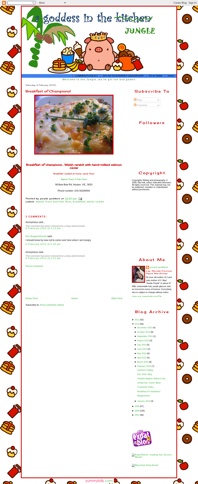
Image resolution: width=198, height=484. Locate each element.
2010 (137, 324)
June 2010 (142, 349)
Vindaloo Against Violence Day (151, 378)
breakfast (79, 201)
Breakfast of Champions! (48, 91)
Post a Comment (34, 266)
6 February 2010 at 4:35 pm (43, 244)
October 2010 (144, 332)
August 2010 (143, 340)
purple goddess (159, 267)
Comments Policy (145, 387)
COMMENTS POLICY (86, 75)
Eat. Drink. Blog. (144, 374)
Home (171, 75)
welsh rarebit (95, 201)
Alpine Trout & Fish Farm (74, 179)
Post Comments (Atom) (52, 305)
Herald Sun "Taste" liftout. (149, 383)
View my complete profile (146, 296)
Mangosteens (143, 395)
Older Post (116, 298)
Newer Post (32, 298)
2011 (137, 319)
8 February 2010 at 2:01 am (43, 258)
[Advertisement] (38, 282)
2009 (137, 406)
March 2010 (143, 362)
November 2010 (145, 327)
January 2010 (144, 401)
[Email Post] (80, 198)
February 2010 (144, 366)
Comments (141, 105)
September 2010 (145, 336)
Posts (139, 100)
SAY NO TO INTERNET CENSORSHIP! (123, 75)
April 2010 (142, 357)
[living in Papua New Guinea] (142, 446)
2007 (137, 415)
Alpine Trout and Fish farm (53, 201)
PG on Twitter (156, 75)
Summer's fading (145, 370)
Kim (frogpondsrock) (36, 236)
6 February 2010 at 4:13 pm (43, 228)
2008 (137, 411)
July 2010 (142, 345)
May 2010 (142, 353)
